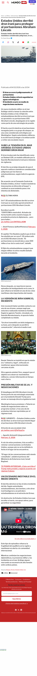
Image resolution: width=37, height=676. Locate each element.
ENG (34, 4)
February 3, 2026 (8, 438)
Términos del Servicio (12, 581)
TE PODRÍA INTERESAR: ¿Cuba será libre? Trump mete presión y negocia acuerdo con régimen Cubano (18, 468)
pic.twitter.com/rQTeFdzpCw (13, 430)
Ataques (8, 569)
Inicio (2, 15)
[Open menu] (3, 3)
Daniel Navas (6, 38)
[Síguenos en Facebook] (16, 610)
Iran (25, 569)
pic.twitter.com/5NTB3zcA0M (13, 222)
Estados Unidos (19, 569)
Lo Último (7, 15)
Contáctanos (26, 579)
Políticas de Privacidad (25, 581)
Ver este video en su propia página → (25, 538)
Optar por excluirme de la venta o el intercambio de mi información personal (18, 612)
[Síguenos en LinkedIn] (21, 610)
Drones (13, 569)
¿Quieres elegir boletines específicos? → (16, 603)
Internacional (14, 15)
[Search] (8, 3)
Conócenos (18, 579)
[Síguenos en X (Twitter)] (18, 610)
